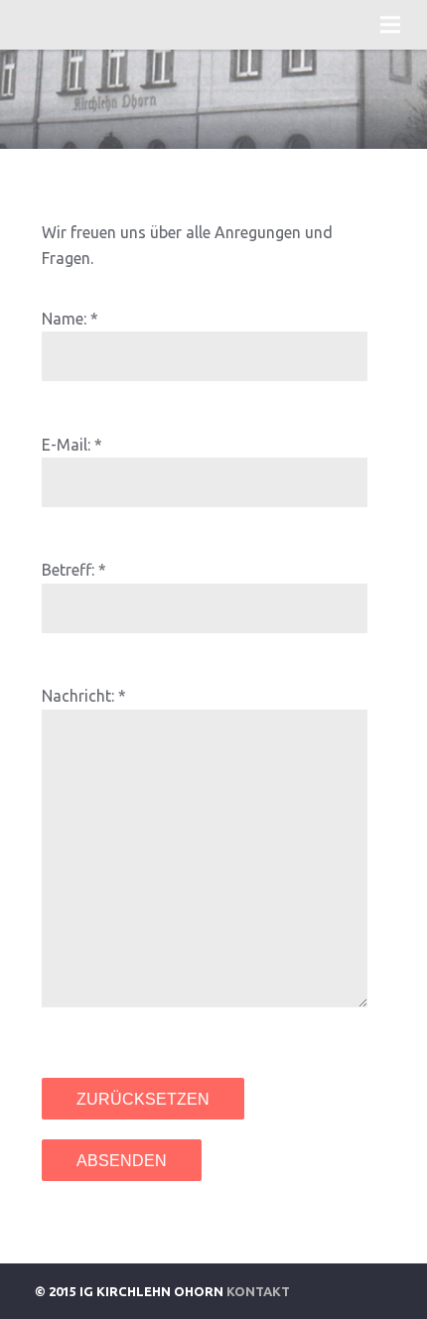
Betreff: (68, 570)
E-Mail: (66, 445)
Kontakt (258, 1291)
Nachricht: (78, 696)
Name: (64, 319)
